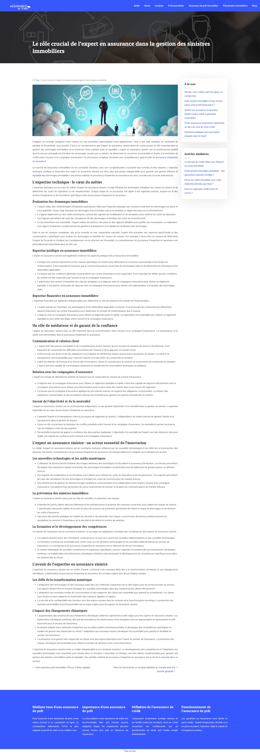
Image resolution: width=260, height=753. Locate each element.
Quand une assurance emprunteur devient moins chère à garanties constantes (201, 114)
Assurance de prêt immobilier (203, 6)
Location (159, 6)
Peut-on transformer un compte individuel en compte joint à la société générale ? (144, 669)
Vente (147, 6)
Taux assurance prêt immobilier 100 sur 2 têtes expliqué (62, 667)
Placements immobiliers (235, 6)
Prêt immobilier (176, 6)
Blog (254, 6)
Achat (137, 6)
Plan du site (130, 751)
